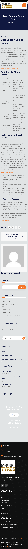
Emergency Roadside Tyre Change (11, 530)
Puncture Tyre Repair (7, 527)
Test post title (6, 301)
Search (5, 281)
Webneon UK (19, 538)
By (2, 36)
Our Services (5, 500)
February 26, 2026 (11, 36)
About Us (4, 497)
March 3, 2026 (7, 373)
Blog (3, 351)
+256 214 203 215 (14, 423)
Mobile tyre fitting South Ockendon (12, 359)
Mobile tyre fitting (7, 355)
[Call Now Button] (3, 546)
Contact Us (5, 513)
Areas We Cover (6, 503)
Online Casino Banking (7, 172)
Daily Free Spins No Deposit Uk (9, 68)
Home (5, 23)
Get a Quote (13, 427)
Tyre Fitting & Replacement (9, 524)
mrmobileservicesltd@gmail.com (12, 456)
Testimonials (5, 510)
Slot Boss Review (5, 220)
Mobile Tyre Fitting (7, 505)
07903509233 (8, 451)
